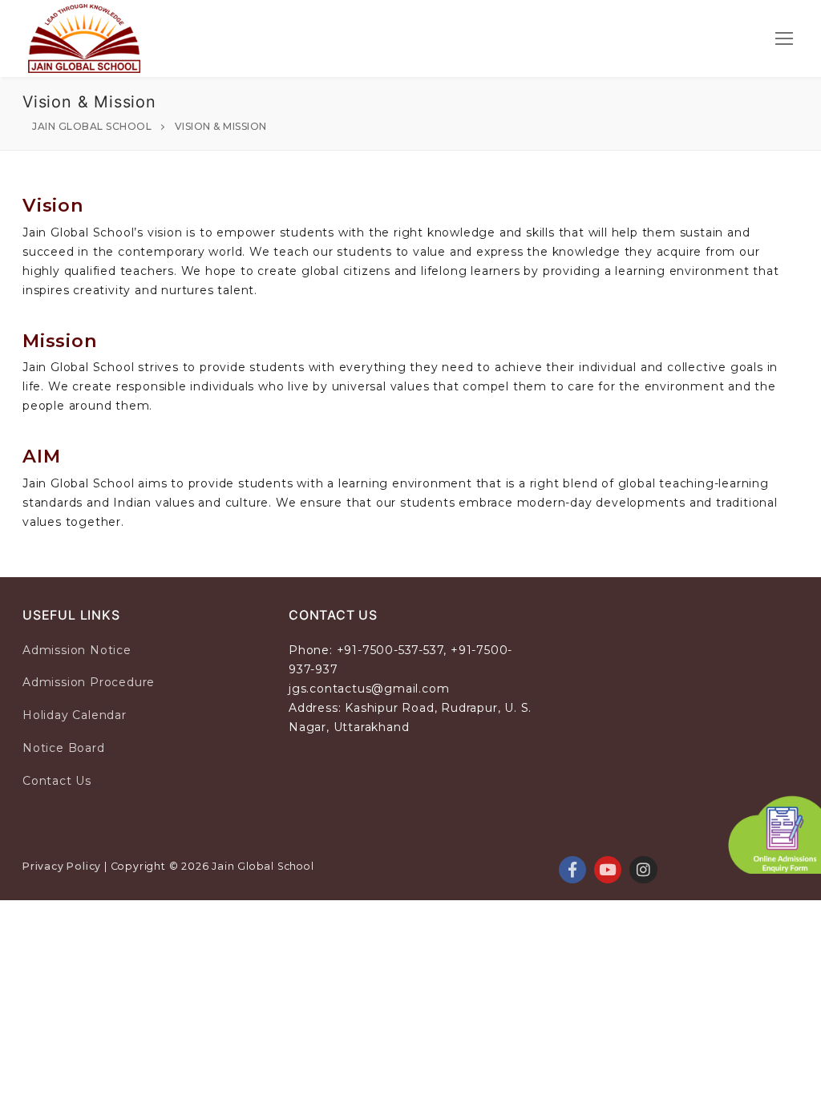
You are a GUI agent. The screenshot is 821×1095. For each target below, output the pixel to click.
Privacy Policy (61, 866)
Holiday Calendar (74, 715)
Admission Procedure (88, 682)
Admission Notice (76, 650)
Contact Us (56, 781)
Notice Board (63, 748)
